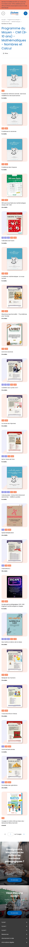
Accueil (3, 19)
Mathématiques (16, 21)
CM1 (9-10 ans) (6, 21)
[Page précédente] (5, 834)
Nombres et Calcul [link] (7, 23)
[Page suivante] (24, 834)
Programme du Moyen (14, 19)
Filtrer (6, 53)
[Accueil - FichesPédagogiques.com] (14, 13)
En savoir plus (14, 880)
